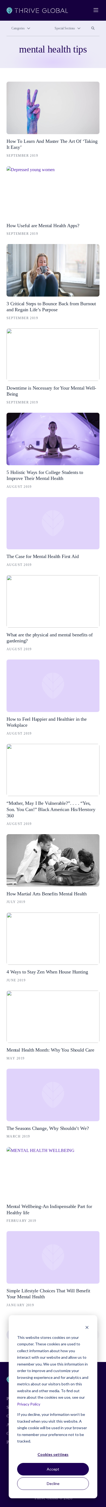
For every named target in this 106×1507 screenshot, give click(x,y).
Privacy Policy (28, 1404)
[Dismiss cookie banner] (87, 1327)
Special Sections (65, 28)
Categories (18, 28)
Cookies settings (53, 1454)
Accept (53, 1469)
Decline (53, 1483)
